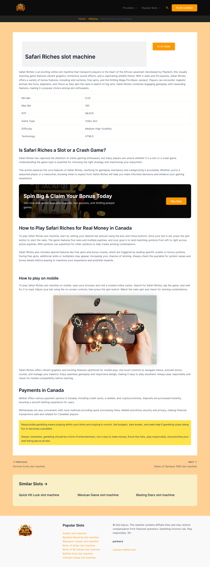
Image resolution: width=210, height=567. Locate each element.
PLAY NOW (163, 46)
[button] (135, 8)
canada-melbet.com (124, 549)
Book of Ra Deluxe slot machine (81, 549)
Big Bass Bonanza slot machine (81, 537)
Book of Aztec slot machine (79, 545)
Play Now (176, 201)
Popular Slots (149, 7)
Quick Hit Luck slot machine (39, 495)
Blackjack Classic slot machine (80, 541)
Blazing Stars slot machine (155, 495)
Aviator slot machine (75, 533)
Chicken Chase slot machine (79, 557)
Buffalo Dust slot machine (78, 553)
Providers (128, 7)
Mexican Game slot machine (98, 495)
